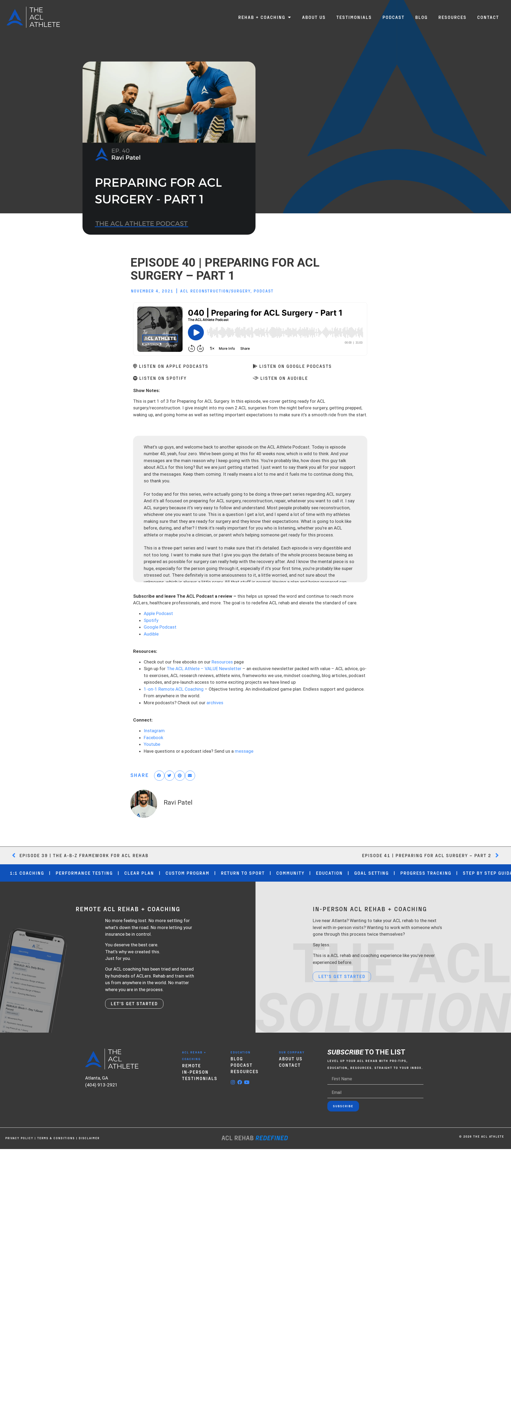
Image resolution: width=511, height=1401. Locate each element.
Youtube (152, 744)
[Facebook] (239, 1082)
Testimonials (199, 1078)
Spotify (151, 620)
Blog (236, 1058)
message (244, 751)
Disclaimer (89, 1138)
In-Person (195, 1071)
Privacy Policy (19, 1138)
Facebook (153, 737)
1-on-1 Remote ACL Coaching (174, 689)
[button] (159, 776)
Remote (191, 1065)
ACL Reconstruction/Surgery (215, 290)
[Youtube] (246, 1082)
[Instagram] (232, 1082)
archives (215, 702)
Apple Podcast (158, 613)
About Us (291, 1058)
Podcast (264, 290)
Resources (222, 662)
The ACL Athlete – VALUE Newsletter (204, 668)
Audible (151, 634)
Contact (290, 1065)
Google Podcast (160, 627)
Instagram (154, 730)
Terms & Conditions (56, 1138)
